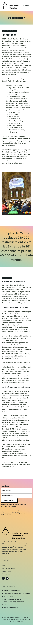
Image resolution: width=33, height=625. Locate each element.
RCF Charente (9, 596)
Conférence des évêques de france (17, 593)
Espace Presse (6, 571)
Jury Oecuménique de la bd (14, 602)
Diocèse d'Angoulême (12, 590)
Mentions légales (21, 619)
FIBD (5, 605)
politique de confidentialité (10, 513)
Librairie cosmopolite (12, 599)
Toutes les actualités (8, 568)
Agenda (4, 565)
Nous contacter (7, 574)
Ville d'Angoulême (11, 607)
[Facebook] (3, 578)
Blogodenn (20, 621)
